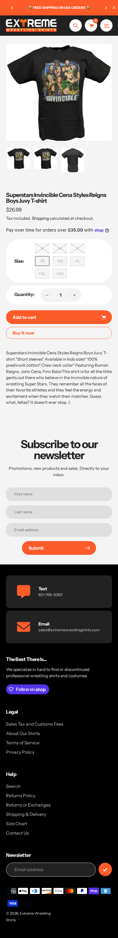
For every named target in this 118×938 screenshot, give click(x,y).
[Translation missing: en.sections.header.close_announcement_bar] (114, 7)
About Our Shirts (23, 733)
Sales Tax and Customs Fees (34, 724)
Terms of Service (23, 742)
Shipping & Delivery (26, 814)
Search (13, 786)
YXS (59, 273)
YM (60, 261)
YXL (42, 273)
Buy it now (23, 333)
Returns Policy (20, 795)
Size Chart (16, 823)
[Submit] (105, 869)
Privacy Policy (20, 752)
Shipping (40, 218)
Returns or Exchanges (28, 805)
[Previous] (12, 7)
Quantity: (24, 294)
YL (77, 261)
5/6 (60, 248)
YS (42, 261)
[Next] (105, 7)
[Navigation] (106, 25)
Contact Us (17, 833)
